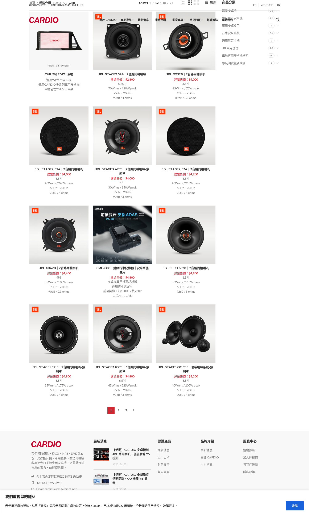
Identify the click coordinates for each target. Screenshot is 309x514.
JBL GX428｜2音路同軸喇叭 (59, 268)
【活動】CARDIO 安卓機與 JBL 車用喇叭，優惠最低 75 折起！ (131, 454)
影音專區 (163, 464)
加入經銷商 (250, 457)
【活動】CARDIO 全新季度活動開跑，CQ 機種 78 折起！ (130, 479)
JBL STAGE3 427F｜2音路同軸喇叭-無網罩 (122, 171)
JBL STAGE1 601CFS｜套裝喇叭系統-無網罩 (185, 369)
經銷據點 (249, 450)
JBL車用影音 (230, 48)
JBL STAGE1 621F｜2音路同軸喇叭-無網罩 (59, 369)
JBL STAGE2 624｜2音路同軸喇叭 (59, 169)
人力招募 (206, 464)
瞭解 (295, 505)
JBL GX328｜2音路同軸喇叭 (185, 74)
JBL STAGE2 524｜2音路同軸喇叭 (122, 74)
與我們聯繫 (250, 464)
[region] (154, 502)
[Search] (277, 20)
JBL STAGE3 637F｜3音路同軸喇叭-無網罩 (122, 369)
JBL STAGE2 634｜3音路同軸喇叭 (186, 169)
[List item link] (58, 483)
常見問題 (163, 472)
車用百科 (163, 457)
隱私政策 (249, 472)
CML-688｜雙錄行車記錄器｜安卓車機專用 (122, 270)
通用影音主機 (231, 40)
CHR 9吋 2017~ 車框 (59, 74)
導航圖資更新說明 (234, 63)
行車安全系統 (231, 33)
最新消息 (163, 450)
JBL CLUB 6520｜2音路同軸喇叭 (186, 268)
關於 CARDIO (210, 457)
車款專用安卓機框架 (235, 55)
